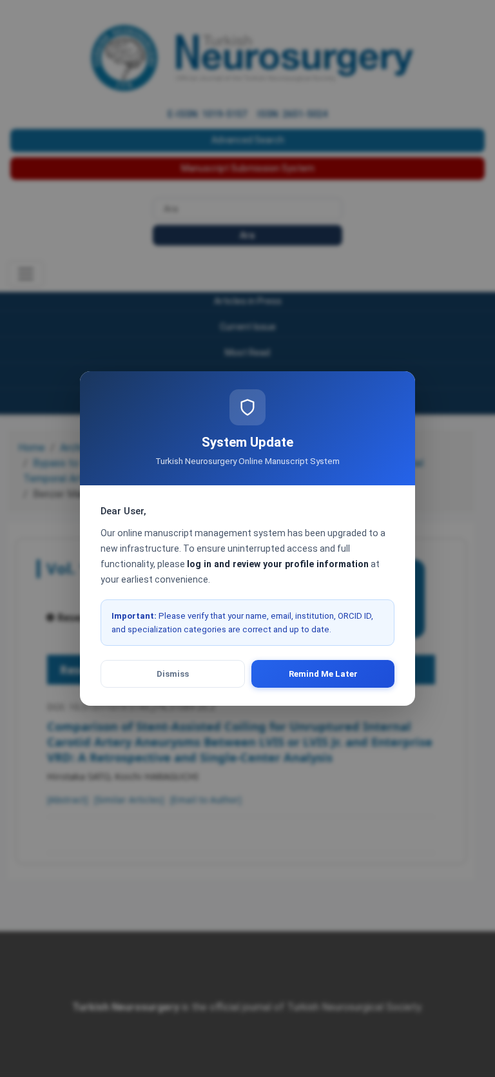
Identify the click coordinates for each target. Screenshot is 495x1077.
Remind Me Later (323, 674)
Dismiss (173, 674)
